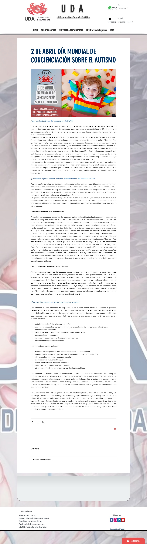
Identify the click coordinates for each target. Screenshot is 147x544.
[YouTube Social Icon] (123, 520)
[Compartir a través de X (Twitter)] (38, 422)
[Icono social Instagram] (115, 520)
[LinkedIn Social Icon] (119, 520)
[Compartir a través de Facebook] (32, 422)
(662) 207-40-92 (119, 8)
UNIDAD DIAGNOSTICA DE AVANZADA (73, 17)
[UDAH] (111, 520)
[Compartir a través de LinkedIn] (43, 422)
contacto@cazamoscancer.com (120, 21)
